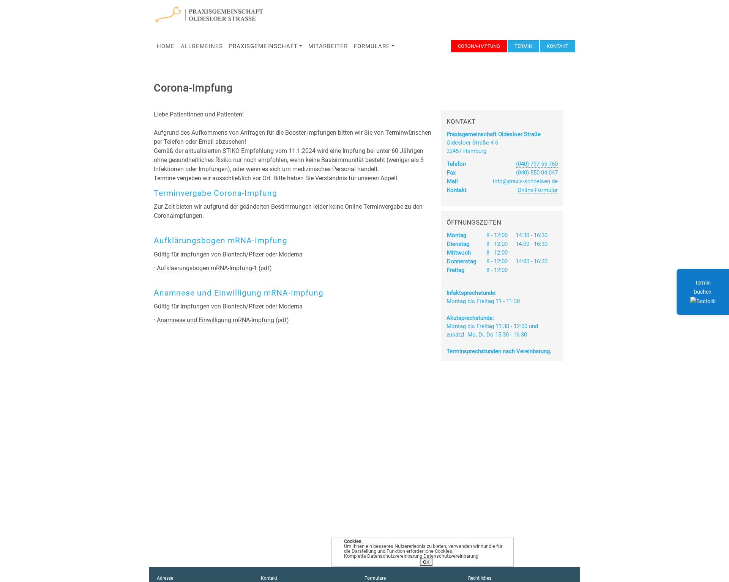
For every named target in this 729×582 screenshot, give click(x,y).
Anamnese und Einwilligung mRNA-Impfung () (223, 320)
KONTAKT (557, 46)
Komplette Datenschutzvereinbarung (383, 556)
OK (426, 562)
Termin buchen (703, 287)
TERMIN (523, 46)
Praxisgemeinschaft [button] (263, 46)
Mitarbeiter (328, 46)
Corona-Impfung (479, 46)
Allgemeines (202, 46)
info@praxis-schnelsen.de (525, 181)
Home (166, 46)
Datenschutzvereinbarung (450, 556)
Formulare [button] (372, 46)
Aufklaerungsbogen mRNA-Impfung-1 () (214, 268)
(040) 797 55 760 (537, 163)
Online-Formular (538, 190)
